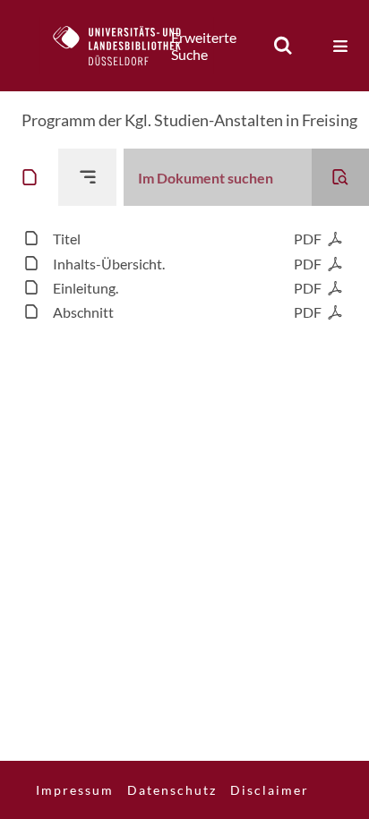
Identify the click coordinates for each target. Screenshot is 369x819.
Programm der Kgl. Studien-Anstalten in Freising (189, 120)
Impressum (75, 790)
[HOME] (126, 45)
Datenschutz (172, 790)
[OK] (283, 45)
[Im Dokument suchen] (340, 177)
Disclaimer (269, 790)
